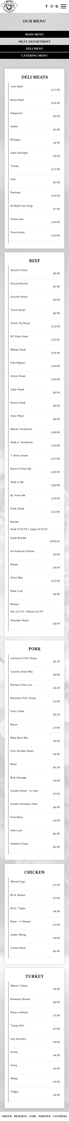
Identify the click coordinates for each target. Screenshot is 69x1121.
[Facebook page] (46, 6)
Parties (44, 1116)
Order (6, 1116)
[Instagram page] (51, 6)
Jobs (32, 1116)
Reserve (20, 1116)
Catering (60, 1116)
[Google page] (56, 6)
